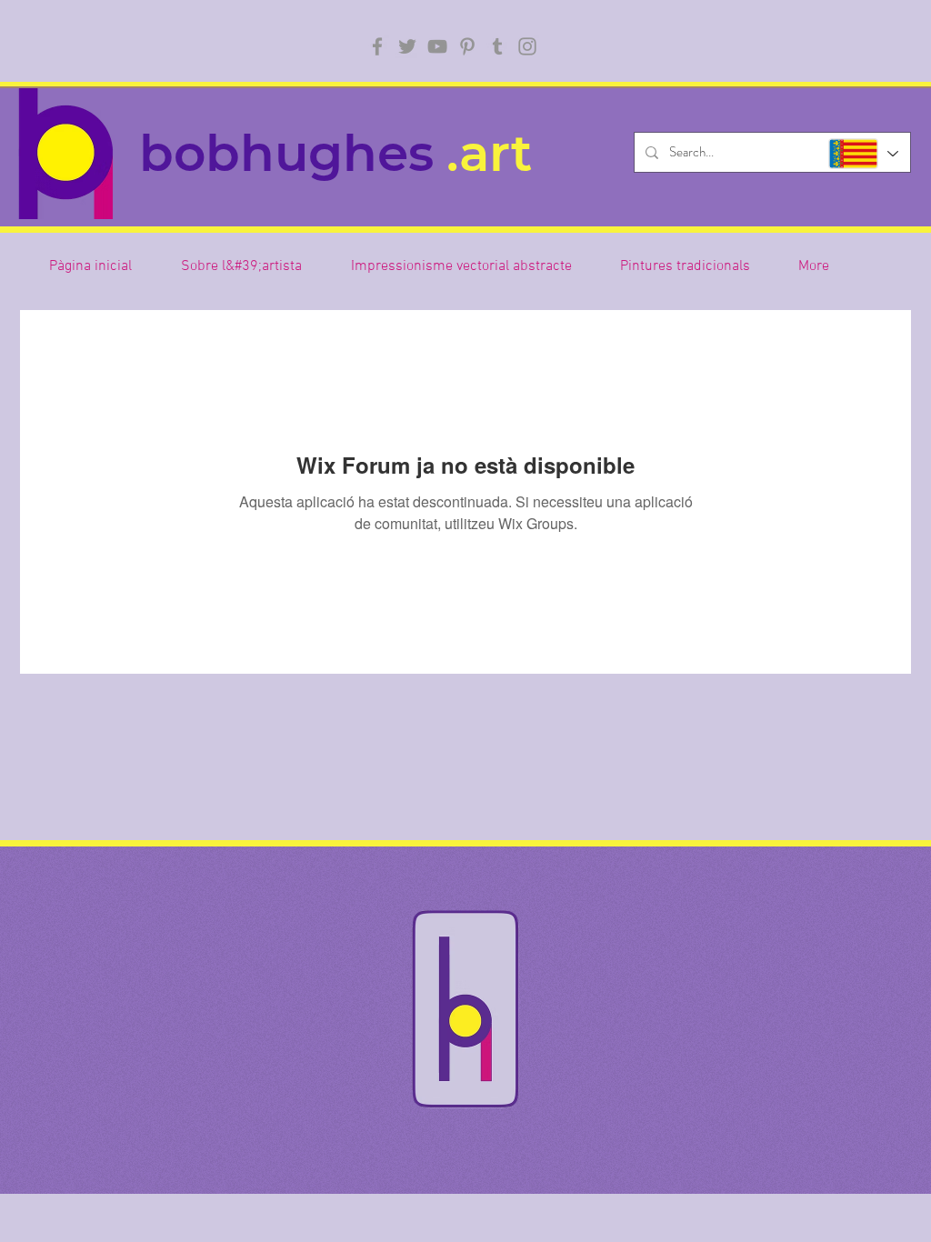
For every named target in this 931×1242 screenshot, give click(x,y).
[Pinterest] (467, 46)
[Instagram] (527, 46)
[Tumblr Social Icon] (497, 46)
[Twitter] (407, 46)
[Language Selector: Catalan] (862, 153)
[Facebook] (377, 46)
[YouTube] (437, 46)
